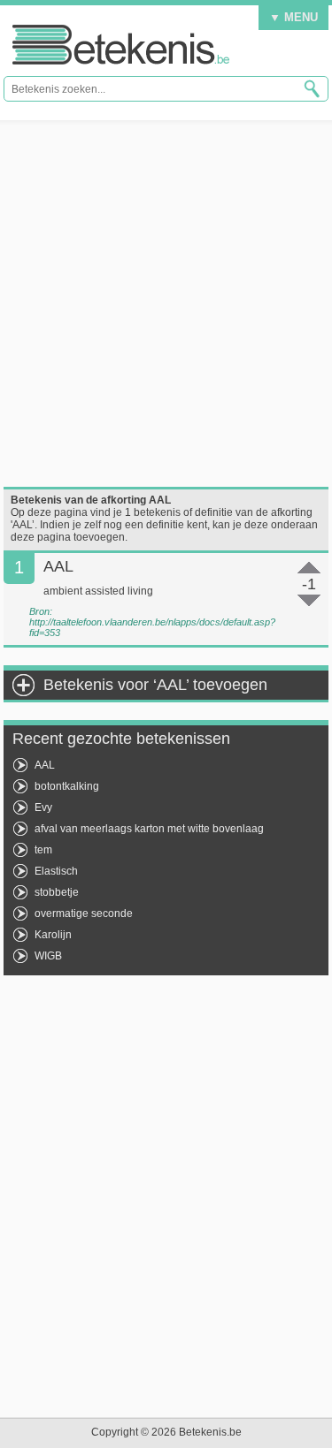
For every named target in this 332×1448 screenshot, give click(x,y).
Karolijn (53, 935)
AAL (45, 765)
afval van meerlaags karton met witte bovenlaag (149, 829)
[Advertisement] (166, 303)
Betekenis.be (120, 44)
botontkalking (67, 786)
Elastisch (56, 871)
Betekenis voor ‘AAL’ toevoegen (155, 685)
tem (43, 850)
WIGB (48, 956)
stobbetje (57, 892)
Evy (43, 807)
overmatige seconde (84, 913)
